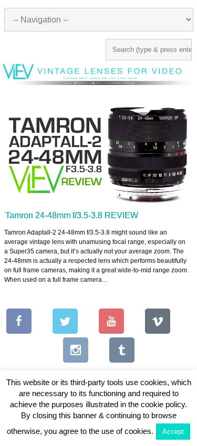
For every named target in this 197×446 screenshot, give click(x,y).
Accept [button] (173, 432)
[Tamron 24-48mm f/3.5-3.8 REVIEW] (99, 152)
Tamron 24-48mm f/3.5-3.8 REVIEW (71, 215)
